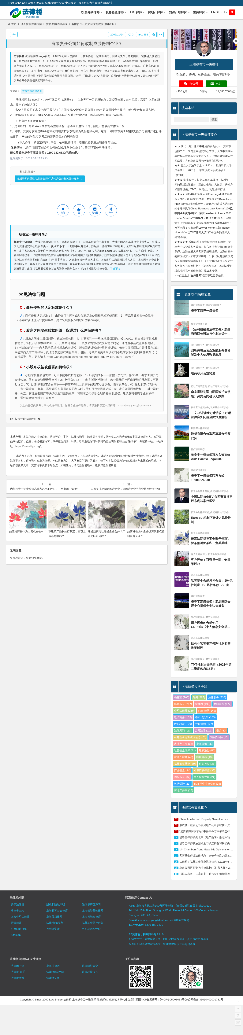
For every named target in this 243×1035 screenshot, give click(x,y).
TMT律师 (207, 710)
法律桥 (202, 703)
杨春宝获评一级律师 (204, 310)
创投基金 (182, 777)
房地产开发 (183, 743)
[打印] (154, 34)
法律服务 (217, 697)
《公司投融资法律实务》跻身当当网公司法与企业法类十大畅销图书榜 (210, 332)
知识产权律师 (204, 770)
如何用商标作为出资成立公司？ (27, 531)
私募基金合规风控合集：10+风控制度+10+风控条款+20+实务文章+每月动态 (212, 583)
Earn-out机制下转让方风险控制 (211, 520)
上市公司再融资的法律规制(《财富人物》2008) (207, 867)
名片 (219, 83)
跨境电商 (204, 757)
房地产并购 (183, 790)
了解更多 (115, 268)
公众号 (193, 83)
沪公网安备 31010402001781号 (204, 999)
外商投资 (207, 763)
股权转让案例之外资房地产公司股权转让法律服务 (208, 825)
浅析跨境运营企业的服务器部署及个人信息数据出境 (210, 352)
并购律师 (204, 723)
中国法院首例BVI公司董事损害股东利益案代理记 (212, 499)
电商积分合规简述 (203, 373)
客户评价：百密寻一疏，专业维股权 (210, 561)
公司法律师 (184, 710)
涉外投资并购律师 (31, 24)
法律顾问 (183, 730)
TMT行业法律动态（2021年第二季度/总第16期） (211, 666)
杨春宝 (181, 697)
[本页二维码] (238, 1022)
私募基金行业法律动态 (190, 737)
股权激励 (207, 750)
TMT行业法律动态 (207, 783)
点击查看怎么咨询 (197, 939)
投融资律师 (219, 737)
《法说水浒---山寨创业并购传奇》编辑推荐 (204, 873)
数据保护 (182, 783)
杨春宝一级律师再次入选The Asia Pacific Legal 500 (210, 457)
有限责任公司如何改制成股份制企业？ (86, 43)
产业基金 (182, 770)
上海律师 (204, 743)
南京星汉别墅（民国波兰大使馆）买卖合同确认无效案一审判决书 (210, 394)
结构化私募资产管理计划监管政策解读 (210, 645)
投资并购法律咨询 (56, 24)
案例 (199, 697)
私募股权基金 (185, 763)
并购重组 (222, 703)
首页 (14, 24)
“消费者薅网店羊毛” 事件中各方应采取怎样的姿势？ (210, 831)
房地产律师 (183, 757)
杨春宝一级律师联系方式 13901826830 (207, 477)
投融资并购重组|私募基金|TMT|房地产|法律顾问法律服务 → (49, 178)
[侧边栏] (161, 34)
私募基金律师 (185, 750)
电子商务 (183, 717)
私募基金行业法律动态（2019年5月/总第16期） (207, 855)
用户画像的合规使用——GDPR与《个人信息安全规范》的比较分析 (209, 625)
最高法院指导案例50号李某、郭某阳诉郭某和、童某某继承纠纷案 (211, 541)
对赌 (220, 730)
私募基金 (183, 703)
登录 (39, 557)
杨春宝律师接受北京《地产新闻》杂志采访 (204, 837)
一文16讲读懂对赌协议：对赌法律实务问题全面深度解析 (211, 415)
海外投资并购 (204, 777)
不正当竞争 (205, 717)
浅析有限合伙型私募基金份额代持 (210, 436)
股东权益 (183, 723)
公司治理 (203, 730)
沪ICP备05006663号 (172, 999)
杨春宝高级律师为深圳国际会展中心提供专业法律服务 (210, 603)
